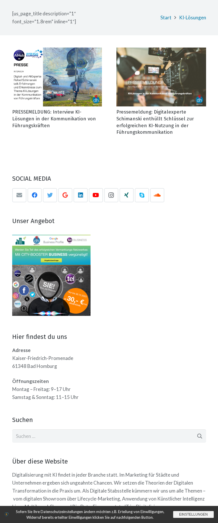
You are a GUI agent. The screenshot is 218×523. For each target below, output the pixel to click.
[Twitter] (50, 195)
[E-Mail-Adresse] (19, 195)
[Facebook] (35, 195)
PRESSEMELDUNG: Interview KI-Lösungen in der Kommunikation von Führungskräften (54, 119)
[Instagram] (111, 195)
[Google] (65, 195)
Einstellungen (193, 514)
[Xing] (127, 195)
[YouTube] (96, 195)
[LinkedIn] (81, 195)
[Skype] (142, 195)
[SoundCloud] (157, 195)
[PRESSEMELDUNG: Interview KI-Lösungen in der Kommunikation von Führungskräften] (57, 77)
